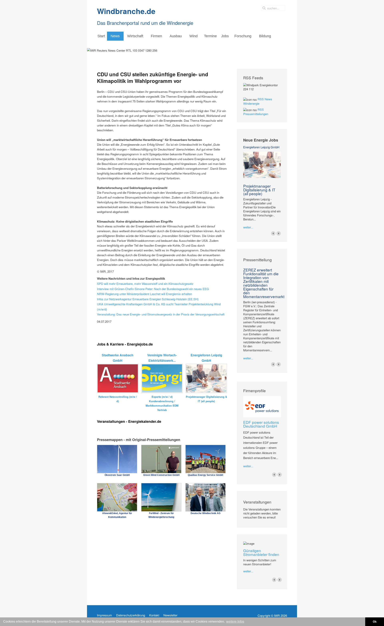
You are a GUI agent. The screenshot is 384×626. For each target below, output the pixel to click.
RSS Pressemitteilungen (255, 111)
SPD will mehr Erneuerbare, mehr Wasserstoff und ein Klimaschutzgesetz (145, 283)
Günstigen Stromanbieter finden (261, 552)
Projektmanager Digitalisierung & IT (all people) (259, 189)
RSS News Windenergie (257, 101)
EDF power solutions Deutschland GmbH (261, 424)
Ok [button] (375, 621)
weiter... (248, 227)
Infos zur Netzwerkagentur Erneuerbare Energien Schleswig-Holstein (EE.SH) (148, 299)
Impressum (104, 615)
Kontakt (154, 615)
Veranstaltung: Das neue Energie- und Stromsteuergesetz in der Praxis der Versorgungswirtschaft (160, 314)
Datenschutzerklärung (130, 615)
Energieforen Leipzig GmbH (261, 147)
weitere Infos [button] (235, 621)
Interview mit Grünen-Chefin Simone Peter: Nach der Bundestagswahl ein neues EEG (153, 289)
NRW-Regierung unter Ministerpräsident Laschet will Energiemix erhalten (144, 294)
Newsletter (170, 615)
